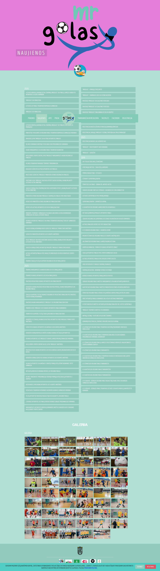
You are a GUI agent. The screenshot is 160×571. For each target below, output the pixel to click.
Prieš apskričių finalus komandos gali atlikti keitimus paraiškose (102, 299)
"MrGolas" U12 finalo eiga (33, 112)
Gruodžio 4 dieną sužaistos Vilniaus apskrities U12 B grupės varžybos (47, 358)
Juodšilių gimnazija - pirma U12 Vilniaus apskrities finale (99, 247)
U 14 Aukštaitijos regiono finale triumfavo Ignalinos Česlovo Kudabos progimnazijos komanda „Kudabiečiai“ (103, 336)
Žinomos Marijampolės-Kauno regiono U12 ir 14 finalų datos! (44, 270)
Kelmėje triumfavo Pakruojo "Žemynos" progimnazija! (42, 163)
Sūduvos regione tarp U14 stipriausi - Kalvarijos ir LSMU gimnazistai (103, 190)
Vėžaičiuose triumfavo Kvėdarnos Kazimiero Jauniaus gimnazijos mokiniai (48, 390)
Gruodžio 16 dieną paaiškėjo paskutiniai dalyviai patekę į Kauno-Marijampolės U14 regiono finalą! (50, 288)
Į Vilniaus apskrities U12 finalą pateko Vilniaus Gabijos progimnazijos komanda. (50, 402)
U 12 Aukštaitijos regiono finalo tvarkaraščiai (96, 375)
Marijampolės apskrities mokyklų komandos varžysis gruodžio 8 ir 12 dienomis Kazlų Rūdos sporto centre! (50, 408)
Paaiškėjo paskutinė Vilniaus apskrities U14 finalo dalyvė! (43, 281)
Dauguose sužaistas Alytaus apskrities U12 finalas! (41, 169)
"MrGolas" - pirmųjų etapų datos (92, 89)
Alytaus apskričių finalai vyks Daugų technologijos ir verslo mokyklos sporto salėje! (50, 254)
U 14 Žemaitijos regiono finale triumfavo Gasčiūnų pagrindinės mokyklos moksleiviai (104, 328)
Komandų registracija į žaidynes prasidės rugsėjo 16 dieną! (100, 321)
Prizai (57, 118)
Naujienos (42, 118)
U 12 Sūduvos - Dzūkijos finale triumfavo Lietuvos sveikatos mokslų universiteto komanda (107, 390)
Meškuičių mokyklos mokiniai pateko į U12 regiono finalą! (43, 371)
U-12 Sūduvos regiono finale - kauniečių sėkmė (96, 230)
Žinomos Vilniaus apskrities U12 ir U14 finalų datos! (41, 276)
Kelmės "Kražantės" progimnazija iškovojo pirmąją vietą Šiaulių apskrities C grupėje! (49, 378)
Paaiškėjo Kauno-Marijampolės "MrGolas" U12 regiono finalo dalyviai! (47, 302)
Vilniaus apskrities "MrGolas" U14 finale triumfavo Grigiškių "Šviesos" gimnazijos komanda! (51, 222)
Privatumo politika (90, 568)
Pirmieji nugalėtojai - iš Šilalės (92, 173)
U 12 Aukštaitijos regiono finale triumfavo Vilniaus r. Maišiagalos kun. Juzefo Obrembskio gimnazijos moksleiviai (106, 357)
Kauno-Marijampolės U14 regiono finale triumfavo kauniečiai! (44, 150)
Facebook (116, 118)
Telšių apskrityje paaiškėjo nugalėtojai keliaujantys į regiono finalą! (47, 396)
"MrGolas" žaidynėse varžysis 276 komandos (95, 310)
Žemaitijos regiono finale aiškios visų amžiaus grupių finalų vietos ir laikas (105, 293)
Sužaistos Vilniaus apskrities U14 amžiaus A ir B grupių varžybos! (46, 327)
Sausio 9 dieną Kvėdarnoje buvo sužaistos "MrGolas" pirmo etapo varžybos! (48, 228)
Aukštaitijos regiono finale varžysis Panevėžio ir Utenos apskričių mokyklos (106, 287)
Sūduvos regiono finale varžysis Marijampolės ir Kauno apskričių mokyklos (105, 281)
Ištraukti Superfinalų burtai (91, 179)
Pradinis (31, 118)
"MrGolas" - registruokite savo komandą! (94, 147)
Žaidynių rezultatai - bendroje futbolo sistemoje (97, 270)
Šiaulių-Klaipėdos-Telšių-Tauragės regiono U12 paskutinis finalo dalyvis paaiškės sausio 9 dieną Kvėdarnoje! (51, 296)
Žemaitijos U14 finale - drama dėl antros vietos (96, 184)
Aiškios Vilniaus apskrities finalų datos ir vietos (97, 276)
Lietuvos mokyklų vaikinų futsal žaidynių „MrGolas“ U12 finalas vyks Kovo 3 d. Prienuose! (49, 126)
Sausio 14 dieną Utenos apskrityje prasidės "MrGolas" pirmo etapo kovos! (48, 248)
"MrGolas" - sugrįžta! (88, 153)
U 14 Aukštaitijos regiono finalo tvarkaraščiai (96, 369)
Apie (50, 118)
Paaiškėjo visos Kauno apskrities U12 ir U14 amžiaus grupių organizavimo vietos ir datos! (51, 351)
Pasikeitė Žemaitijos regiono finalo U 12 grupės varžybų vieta (101, 236)
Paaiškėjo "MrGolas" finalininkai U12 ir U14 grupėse (97, 112)
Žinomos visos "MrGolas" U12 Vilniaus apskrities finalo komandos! (46, 308)
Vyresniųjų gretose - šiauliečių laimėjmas (95, 167)
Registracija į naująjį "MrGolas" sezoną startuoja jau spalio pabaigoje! (104, 133)
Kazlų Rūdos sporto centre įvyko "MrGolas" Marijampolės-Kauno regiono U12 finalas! (49, 157)
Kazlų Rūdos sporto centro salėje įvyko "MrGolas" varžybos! (44, 344)
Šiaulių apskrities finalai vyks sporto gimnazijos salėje (99, 253)
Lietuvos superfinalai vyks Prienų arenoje (95, 196)
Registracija (127, 118)
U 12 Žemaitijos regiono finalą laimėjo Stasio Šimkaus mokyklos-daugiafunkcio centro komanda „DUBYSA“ (106, 344)
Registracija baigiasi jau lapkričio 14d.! (94, 141)
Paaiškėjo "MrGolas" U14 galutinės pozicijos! (95, 101)
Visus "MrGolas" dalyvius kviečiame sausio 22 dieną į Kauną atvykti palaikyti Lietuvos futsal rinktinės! (49, 241)
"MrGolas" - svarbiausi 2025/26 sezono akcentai (96, 95)
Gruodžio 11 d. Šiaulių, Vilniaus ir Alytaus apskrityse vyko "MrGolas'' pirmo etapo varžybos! (50, 320)
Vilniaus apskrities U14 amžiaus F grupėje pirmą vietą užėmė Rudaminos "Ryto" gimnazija (49, 364)
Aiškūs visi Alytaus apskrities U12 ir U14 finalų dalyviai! (42, 207)
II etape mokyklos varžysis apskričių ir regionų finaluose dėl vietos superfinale (107, 304)
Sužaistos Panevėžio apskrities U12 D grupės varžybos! (42, 234)
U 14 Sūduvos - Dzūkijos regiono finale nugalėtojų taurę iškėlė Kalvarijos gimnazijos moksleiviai (104, 382)
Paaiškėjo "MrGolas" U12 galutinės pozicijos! (95, 107)
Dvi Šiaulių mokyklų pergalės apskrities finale (96, 213)
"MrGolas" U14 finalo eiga (33, 100)
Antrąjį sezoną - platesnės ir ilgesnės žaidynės (97, 316)
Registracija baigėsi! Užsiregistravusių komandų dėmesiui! (100, 127)
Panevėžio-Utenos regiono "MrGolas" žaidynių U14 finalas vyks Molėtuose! (48, 196)
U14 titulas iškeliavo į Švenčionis (92, 162)
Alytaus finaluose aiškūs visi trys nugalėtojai (96, 224)
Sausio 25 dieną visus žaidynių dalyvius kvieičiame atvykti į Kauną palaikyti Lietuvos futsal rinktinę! (51, 189)
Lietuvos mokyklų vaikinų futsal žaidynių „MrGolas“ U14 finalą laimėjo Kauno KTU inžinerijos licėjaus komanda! (51, 94)
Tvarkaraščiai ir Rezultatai (88, 118)
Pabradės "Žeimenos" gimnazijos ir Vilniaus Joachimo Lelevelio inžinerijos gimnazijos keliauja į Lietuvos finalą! (48, 214)
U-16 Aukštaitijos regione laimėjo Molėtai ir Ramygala (98, 207)
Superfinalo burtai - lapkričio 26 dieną (94, 202)
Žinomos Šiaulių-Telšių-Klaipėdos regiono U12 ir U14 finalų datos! (45, 261)
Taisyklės (105, 118)
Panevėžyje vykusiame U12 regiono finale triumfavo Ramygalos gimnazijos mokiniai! (51, 133)
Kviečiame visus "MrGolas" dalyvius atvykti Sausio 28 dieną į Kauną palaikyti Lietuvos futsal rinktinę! (49, 181)
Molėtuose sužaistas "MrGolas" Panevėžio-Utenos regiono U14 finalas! (47, 175)
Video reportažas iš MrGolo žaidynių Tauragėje (96, 264)
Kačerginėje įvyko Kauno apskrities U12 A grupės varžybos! (43, 385)
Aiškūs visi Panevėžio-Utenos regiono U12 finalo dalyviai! (43, 202)
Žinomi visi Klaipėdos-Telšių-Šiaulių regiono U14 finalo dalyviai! (45, 314)
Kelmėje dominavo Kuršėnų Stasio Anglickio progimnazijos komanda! (47, 144)
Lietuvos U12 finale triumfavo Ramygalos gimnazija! (41, 106)
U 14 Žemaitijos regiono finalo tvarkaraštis (95, 350)
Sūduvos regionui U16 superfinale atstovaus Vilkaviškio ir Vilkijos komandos (106, 219)
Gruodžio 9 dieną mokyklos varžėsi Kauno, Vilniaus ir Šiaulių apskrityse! (48, 333)
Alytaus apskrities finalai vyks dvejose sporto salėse (99, 259)
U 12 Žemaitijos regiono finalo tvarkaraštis (95, 364)
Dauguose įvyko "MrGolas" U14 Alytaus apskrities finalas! (43, 139)
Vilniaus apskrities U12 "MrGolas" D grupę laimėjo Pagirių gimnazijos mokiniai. (50, 339)
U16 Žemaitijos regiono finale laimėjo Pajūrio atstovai (98, 242)
